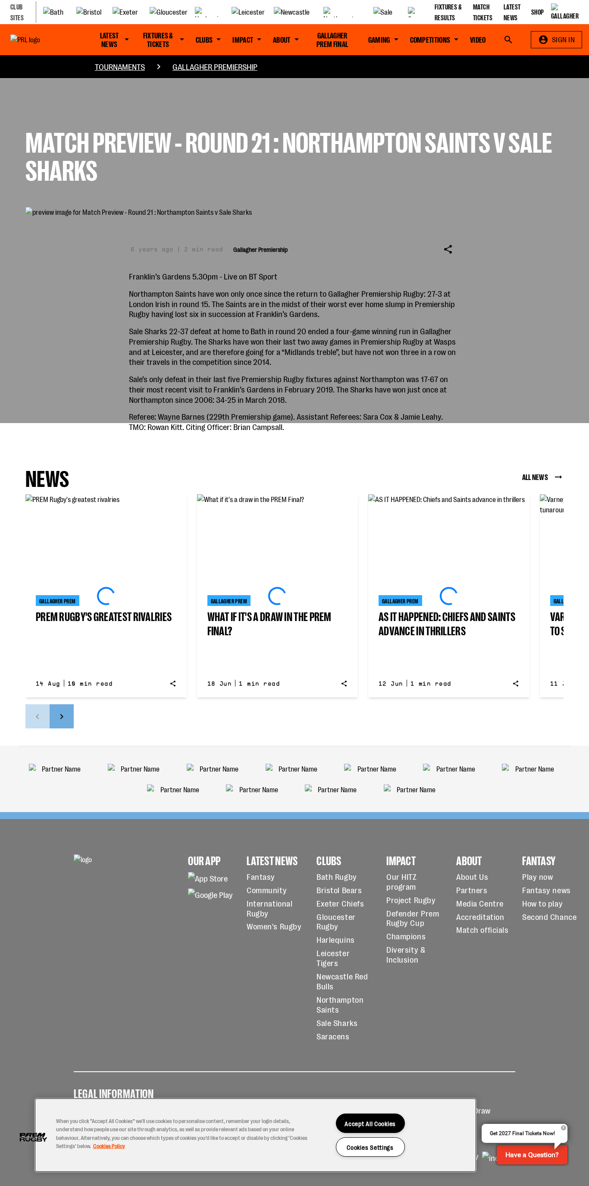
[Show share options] (448, 249)
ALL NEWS (535, 476)
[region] (255, 1135)
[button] (33, 1137)
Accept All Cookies (370, 1123)
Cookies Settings (370, 1147)
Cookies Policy (109, 1145)
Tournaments (120, 66)
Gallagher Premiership (214, 66)
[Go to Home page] (40, 39)
